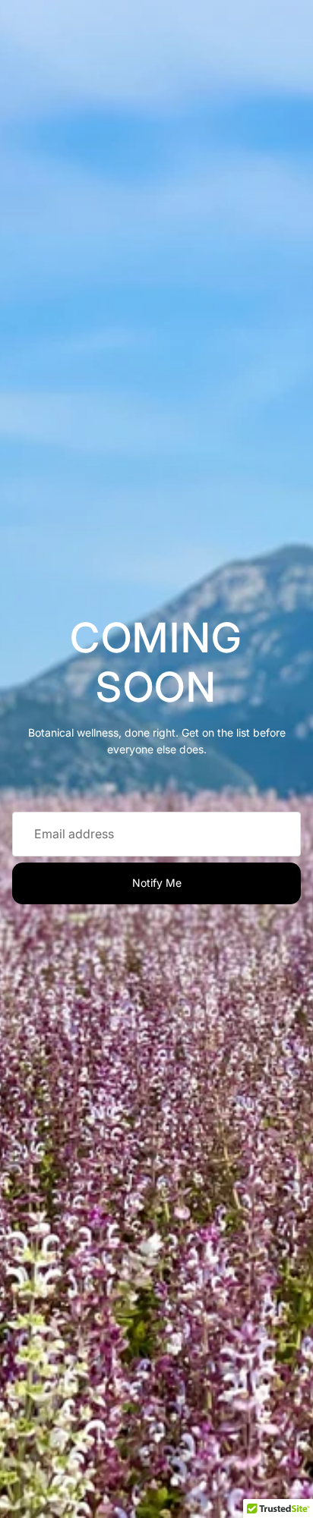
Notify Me (157, 882)
